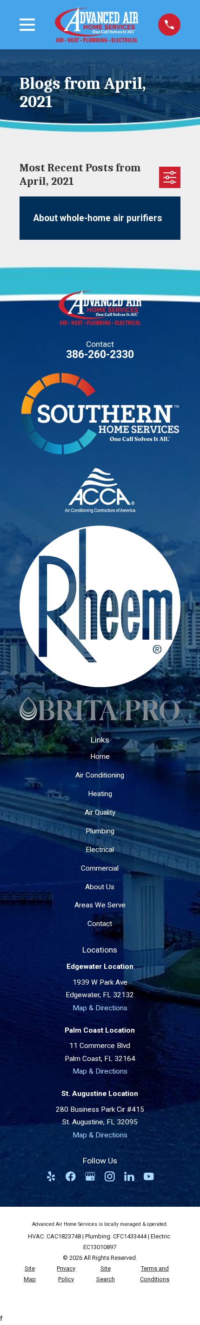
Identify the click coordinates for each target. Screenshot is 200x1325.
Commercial (100, 868)
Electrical (100, 849)
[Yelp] (51, 1176)
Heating (100, 794)
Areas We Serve (100, 905)
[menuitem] (30, 1274)
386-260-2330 (100, 354)
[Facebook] (71, 1176)
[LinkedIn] (129, 1176)
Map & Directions (100, 1008)
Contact (99, 923)
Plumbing (100, 831)
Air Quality (100, 812)
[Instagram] (110, 1176)
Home (100, 756)
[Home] (96, 24)
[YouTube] (149, 1176)
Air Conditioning (99, 775)
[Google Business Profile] (90, 1176)
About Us (99, 887)
